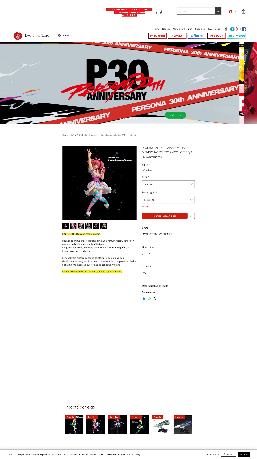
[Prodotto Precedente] (60, 424)
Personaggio (149, 192)
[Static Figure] (127, 118)
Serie (145, 176)
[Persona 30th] (123, 118)
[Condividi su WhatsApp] (149, 298)
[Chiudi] (253, 454)
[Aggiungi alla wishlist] (192, 216)
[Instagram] (238, 29)
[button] (243, 11)
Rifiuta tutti (229, 454)
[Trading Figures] (130, 118)
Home (65, 135)
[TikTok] (226, 29)
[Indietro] (12, 82)
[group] (128, 424)
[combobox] (168, 184)
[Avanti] (245, 82)
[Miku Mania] (120, 118)
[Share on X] (155, 298)
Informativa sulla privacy (129, 454)
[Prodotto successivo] (196, 424)
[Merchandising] (136, 118)
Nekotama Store (36, 35)
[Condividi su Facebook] (144, 298)
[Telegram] (232, 29)
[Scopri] (190, 115)
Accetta (243, 454)
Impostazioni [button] (213, 454)
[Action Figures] (133, 118)
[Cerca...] (218, 10)
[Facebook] (244, 29)
